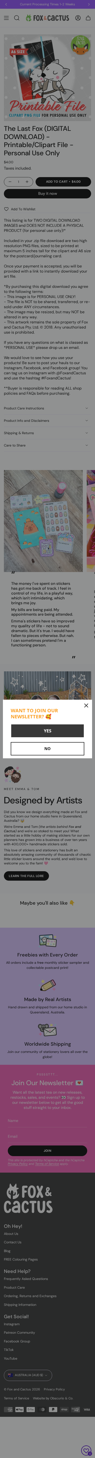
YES (47, 731)
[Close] (86, 705)
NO (47, 748)
